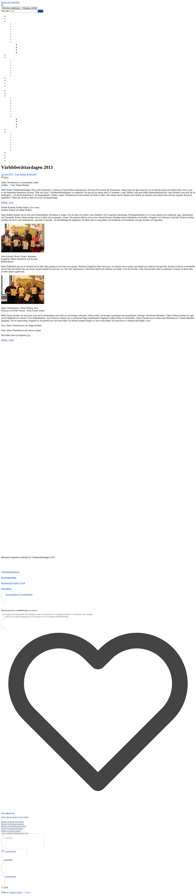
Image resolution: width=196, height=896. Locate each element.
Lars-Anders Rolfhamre (25, 174)
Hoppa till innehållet (10, 2)
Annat (21, 52)
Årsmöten (17, 65)
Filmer (21, 47)
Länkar (10, 83)
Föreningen (18, 60)
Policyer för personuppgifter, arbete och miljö (33, 73)
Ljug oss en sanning (22, 37)
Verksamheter (13, 21)
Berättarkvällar (19, 24)
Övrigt (16, 42)
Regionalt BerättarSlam (23, 29)
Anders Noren (15, 892)
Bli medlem (12, 18)
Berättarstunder (19, 34)
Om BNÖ (11, 57)
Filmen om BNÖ (20, 62)
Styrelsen (17, 67)
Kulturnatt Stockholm (28, 49)
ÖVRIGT (17, 75)
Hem (9, 16)
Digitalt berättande (26, 44)
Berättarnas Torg (20, 26)
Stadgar (16, 70)
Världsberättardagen (22, 39)
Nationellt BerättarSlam (23, 31)
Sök (8, 86)
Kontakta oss (13, 80)
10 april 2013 (7, 174)
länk (29, 335)
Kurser (10, 55)
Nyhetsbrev (12, 78)
